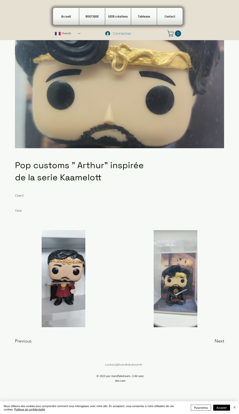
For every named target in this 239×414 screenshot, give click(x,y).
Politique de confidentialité (29, 409)
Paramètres (201, 408)
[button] (175, 33)
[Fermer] (234, 407)
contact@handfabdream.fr (123, 365)
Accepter (221, 408)
